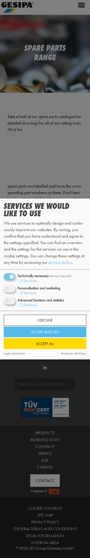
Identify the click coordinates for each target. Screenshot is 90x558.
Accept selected (45, 332)
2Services (27, 305)
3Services (27, 280)
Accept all (45, 343)
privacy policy (60, 262)
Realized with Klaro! (73, 353)
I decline (45, 320)
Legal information (14, 353)
